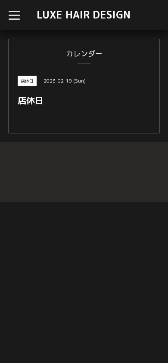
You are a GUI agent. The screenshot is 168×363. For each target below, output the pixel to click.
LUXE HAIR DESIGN (84, 14)
